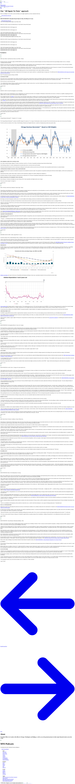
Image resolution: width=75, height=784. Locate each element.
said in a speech (3, 228)
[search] (1, 3)
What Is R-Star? (5, 778)
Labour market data (3, 306)
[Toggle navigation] (0, 4)
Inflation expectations (4, 275)
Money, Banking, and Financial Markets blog (12, 489)
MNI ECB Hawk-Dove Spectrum (8, 780)
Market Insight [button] (2, 5)
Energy (4, 762)
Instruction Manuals (6, 759)
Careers (12, 6)
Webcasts (4, 773)
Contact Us (9, 6)
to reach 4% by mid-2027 (53, 317)
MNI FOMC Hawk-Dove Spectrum (8, 779)
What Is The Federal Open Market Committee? (10, 777)
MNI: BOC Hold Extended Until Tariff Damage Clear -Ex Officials (51, 103)
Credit (4, 765)
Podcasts (4, 771)
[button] (37, 1)
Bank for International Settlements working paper (11, 211)
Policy (4, 763)
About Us (5, 6)
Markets (4, 764)
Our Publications (5, 758)
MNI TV (4, 772)
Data (3, 766)
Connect (1, 6)
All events (4, 774)
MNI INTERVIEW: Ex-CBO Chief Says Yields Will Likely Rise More (34, 436)
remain (12, 96)
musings (4, 100)
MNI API (4, 767)
